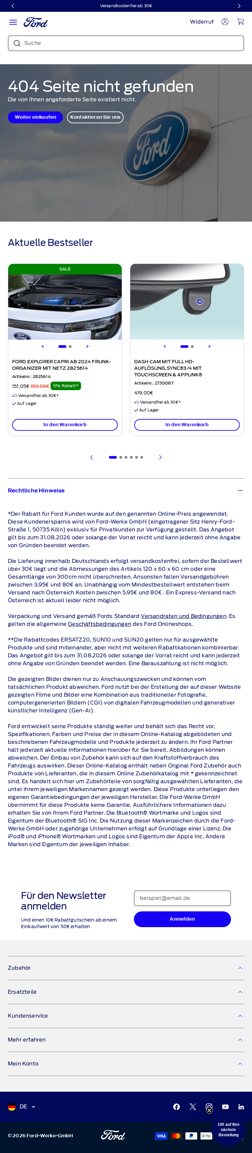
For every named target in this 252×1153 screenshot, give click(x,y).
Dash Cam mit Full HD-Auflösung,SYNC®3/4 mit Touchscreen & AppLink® (168, 368)
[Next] (87, 346)
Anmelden (182, 919)
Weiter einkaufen (35, 117)
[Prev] (92, 457)
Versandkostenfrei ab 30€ (126, 5)
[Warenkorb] (240, 21)
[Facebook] (176, 1106)
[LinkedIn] (241, 1107)
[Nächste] (239, 6)
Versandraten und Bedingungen (183, 616)
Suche (32, 43)
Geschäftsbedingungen (99, 624)
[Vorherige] (13, 6)
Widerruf (202, 22)
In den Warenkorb (65, 424)
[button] (228, 1129)
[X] (193, 1106)
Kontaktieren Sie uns (95, 117)
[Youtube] (225, 1106)
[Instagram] (209, 1106)
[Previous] (43, 346)
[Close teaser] (209, 1110)
